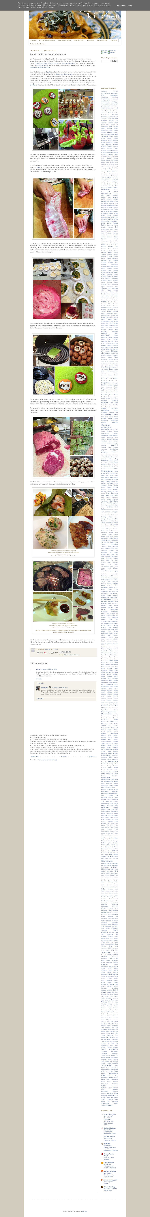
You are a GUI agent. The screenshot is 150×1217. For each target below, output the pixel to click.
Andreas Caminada (112, 144)
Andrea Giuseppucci (107, 142)
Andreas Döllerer (106, 146)
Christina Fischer (112, 268)
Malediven (104, 637)
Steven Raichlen (106, 986)
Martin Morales (113, 680)
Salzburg (103, 891)
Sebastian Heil (112, 916)
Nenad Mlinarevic (106, 769)
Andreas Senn (113, 154)
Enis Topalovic (109, 361)
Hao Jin (110, 464)
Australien (104, 185)
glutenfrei (114, 445)
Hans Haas (110, 457)
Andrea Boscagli (113, 140)
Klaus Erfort (108, 593)
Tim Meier (104, 1023)
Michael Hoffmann (106, 729)
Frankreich (104, 403)
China (103, 245)
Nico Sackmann (110, 771)
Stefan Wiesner (106, 972)
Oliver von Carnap (112, 801)
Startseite (33, 40)
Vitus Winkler (105, 1061)
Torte (111, 1041)
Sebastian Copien (106, 910)
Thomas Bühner (106, 1004)
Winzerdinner (114, 1085)
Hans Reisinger (105, 462)
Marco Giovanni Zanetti (107, 655)
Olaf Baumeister (107, 795)
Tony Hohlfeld (105, 1041)
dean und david (106, 327)
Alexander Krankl (106, 118)
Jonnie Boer (114, 554)
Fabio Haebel (113, 375)
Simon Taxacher (109, 940)
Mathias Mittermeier (106, 690)
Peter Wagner (106, 829)
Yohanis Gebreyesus (111, 1097)
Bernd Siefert (106, 215)
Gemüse (105, 425)
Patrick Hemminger (113, 815)
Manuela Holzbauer (106, 643)
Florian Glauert (110, 389)
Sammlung (110, 891)
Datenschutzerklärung (37, 44)
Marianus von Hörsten (111, 664)
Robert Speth (114, 873)
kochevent (115, 599)
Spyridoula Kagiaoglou (108, 958)
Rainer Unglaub (113, 848)
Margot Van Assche (107, 662)
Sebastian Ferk (106, 914)
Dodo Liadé (104, 343)
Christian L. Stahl (106, 256)
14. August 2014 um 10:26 (48, 669)
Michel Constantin (112, 747)
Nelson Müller (113, 767)
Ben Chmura (111, 201)
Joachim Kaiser (106, 534)
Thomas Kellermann (107, 1012)
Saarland (109, 887)
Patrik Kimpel (105, 817)
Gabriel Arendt (113, 416)
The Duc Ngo (113, 1002)
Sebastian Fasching (112, 912)
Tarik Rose (104, 1000)
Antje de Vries (113, 168)
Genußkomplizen (106, 427)
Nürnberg (110, 789)
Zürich (116, 1103)
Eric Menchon (109, 363)
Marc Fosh (110, 645)
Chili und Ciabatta (110, 1128)
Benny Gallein (109, 209)
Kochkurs (71, 655)
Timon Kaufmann (112, 1025)
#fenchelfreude (105, 93)
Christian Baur (106, 248)
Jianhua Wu (109, 530)
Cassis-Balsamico (41, 65)
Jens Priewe (114, 526)
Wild (108, 1079)
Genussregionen (102, 40)
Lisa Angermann (113, 621)
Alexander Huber (113, 116)
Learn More (121, 5)
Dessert (104, 331)
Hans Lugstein (113, 460)
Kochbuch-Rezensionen (47, 40)
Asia (112, 180)
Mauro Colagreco (110, 702)
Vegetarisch (113, 1049)
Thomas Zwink (114, 1019)
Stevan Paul (114, 984)
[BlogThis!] (63, 652)
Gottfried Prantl (106, 447)
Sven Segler (110, 994)
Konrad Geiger (106, 605)
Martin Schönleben (107, 684)
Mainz (103, 635)
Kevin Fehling (106, 589)
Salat (103, 889)
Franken (104, 401)
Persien (103, 823)
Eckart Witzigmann (106, 349)
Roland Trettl (114, 875)
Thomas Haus (106, 1008)
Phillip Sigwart (113, 837)
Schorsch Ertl (114, 901)
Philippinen (104, 837)
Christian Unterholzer (107, 266)
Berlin (116, 209)
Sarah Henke (109, 893)
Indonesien (109, 503)
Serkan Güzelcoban (112, 928)
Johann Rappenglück (109, 544)
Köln (109, 603)
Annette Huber (109, 166)
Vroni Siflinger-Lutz (112, 1067)
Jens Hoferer (114, 524)
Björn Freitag (110, 221)
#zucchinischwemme (107, 105)
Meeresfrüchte (106, 714)
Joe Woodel (105, 542)
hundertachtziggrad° (110, 1180)
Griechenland (114, 449)
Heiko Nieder (105, 477)
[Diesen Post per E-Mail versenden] (60, 652)
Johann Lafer (114, 542)
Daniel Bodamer (112, 311)
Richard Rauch (109, 869)
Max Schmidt (113, 704)
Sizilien (110, 948)
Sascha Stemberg (107, 897)
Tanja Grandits (106, 998)
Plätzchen (104, 841)
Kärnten (109, 583)
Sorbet (109, 954)
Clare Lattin (106, 290)
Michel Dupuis (105, 749)
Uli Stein (111, 1043)
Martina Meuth (109, 686)
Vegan (103, 1049)
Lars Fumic (112, 613)
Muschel (103, 764)
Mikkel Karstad (113, 753)
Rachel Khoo (105, 844)
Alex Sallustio (114, 110)
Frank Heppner (113, 397)
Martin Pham (104, 682)
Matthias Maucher (106, 698)
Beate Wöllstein (106, 199)
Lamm (103, 613)
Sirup (110, 946)
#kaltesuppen (114, 95)
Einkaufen (90, 40)
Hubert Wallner (106, 499)
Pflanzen (112, 831)
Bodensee (110, 225)
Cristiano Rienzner (112, 305)
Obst (103, 793)
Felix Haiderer (105, 381)
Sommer (105, 952)
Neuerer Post (35, 756)
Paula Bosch (110, 819)
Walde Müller (114, 1069)
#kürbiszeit (104, 97)
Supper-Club (110, 992)
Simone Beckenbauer (107, 944)
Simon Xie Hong (112, 942)
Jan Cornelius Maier (107, 515)
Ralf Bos (115, 850)
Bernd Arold (105, 211)
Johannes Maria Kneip (111, 548)
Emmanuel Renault (107, 359)
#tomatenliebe (105, 103)
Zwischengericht (107, 1105)
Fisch (103, 385)
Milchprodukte (105, 755)
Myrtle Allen (115, 764)
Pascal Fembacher (107, 813)
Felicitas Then (105, 379)
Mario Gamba (106, 668)
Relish (116, 856)
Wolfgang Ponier (106, 1095)
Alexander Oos (113, 120)
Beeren (116, 199)
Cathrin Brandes (106, 237)
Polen (110, 841)
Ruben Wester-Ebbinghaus (109, 883)
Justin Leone (114, 570)
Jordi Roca (104, 556)
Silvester (110, 936)
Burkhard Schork (106, 231)
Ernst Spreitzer (109, 365)
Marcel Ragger (106, 649)
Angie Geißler (110, 162)
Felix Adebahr (114, 379)
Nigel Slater (114, 779)
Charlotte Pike (113, 241)
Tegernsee (114, 1000)
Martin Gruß (104, 680)
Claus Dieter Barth (111, 296)
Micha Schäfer (113, 725)
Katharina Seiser (107, 588)
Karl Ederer (104, 579)
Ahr (117, 108)
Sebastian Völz (109, 926)
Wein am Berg (112, 1075)
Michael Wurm (106, 745)
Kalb (116, 572)
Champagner (104, 241)
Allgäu (116, 128)
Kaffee (103, 572)
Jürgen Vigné (106, 568)
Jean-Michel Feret (112, 521)
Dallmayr (111, 307)
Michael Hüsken (112, 731)
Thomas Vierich (113, 1017)
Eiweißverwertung (106, 355)
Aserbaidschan (105, 180)
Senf (102, 928)
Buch (111, 229)
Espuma (107, 367)
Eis (117, 353)
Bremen (111, 227)
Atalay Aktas (105, 182)
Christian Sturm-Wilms (109, 264)
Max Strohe (104, 706)
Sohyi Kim (114, 950)
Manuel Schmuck (112, 641)
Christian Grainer (113, 250)
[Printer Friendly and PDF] (33, 650)
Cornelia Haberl (106, 303)
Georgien (115, 433)
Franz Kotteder (113, 404)
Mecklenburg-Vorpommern (108, 712)
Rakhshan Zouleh (106, 850)
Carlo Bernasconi (106, 233)
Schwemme (104, 906)
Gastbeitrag (104, 420)
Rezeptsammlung (106, 865)
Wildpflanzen (114, 1079)
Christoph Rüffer (106, 284)
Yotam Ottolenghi (107, 1099)
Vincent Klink (109, 1057)
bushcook (44, 687)
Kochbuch (105, 597)
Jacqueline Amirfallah (111, 511)
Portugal (115, 841)
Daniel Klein (105, 317)
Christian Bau (113, 246)
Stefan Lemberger (106, 962)
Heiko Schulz (114, 477)
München (77, 655)
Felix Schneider (113, 381)
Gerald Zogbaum (113, 435)
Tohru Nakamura (107, 1035)
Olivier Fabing (105, 803)
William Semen (106, 1081)
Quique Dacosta (113, 843)
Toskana (115, 1041)
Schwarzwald (114, 903)
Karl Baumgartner (113, 578)
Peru (108, 823)
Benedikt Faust (113, 203)
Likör (110, 619)
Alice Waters (113, 126)
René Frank (104, 858)
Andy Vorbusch (106, 158)
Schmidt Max (106, 899)
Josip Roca (109, 560)
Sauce (116, 897)
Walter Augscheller (107, 1071)
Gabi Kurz (104, 416)
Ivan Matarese (110, 509)
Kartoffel (115, 584)
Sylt (102, 996)
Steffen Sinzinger (106, 978)
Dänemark (110, 309)
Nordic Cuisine (113, 785)
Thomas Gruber (112, 1006)
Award (111, 185)
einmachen (105, 353)
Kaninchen (104, 576)
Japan (110, 517)
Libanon (103, 619)
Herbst (115, 487)
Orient (103, 805)
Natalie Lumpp (106, 766)
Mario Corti (114, 666)
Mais (109, 635)
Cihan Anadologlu (113, 288)
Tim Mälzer (114, 1021)
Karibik (111, 576)
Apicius (113, 175)
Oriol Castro (110, 805)
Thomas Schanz (112, 1014)
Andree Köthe (114, 156)
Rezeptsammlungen (64, 40)
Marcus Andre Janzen (107, 658)
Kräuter (110, 607)
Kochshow (111, 601)
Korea (116, 605)
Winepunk (115, 1083)
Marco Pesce (113, 657)
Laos (107, 613)
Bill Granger (111, 219)
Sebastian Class (113, 908)
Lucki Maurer (106, 625)
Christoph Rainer (112, 282)
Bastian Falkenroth (112, 195)
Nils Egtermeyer (106, 781)
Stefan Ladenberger (112, 960)
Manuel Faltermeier (106, 639)
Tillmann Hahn (105, 1021)
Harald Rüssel (108, 466)
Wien (103, 1079)
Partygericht (114, 811)
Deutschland (105, 335)
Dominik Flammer (113, 343)
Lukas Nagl (106, 631)
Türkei (103, 1043)
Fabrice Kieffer (105, 377)
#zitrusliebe (114, 103)
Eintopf (113, 353)
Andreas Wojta (105, 156)
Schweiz (115, 905)
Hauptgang (107, 471)
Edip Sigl (115, 349)
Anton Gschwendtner (107, 170)
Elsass (110, 357)
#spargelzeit (114, 101)
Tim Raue (111, 1023)
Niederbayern (105, 777)
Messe (112, 722)
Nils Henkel (114, 781)
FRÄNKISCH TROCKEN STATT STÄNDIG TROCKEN (110, 1166)
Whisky (116, 1077)
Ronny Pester (106, 879)
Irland (116, 507)
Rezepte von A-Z (79, 40)
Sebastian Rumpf (106, 924)
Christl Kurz (108, 272)
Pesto (112, 823)
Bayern (115, 197)
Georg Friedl (114, 429)
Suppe (103, 992)
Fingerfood (105, 383)
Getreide (115, 439)
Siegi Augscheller (107, 934)
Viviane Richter (106, 1063)
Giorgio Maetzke (106, 443)
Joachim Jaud (113, 532)
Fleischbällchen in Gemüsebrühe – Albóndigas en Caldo (109, 1131)
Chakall (116, 239)
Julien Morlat (114, 566)
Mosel (109, 759)
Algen (107, 124)
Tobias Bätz (110, 1029)
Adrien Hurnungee (106, 108)
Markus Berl (104, 672)
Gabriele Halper (106, 418)
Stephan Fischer (112, 982)
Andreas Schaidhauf (107, 152)
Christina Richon (106, 270)
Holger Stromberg (112, 493)
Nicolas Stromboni (109, 775)
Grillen (66, 655)
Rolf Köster (104, 877)
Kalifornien (104, 574)
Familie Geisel (114, 377)
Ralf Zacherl (104, 854)
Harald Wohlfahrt (113, 468)
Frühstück (115, 414)
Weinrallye (104, 1077)
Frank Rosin (114, 398)
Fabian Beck (110, 371)
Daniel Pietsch (113, 317)
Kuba (116, 607)
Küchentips (104, 611)
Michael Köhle (106, 735)
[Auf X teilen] (65, 652)
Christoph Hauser (106, 276)
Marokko (115, 674)
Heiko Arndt (105, 475)
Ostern (116, 805)
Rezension (115, 863)
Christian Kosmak (112, 254)
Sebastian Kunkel (106, 918)
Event (111, 369)
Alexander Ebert (106, 112)
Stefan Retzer (113, 966)
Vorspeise (106, 1065)
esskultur (107, 1143)
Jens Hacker (105, 524)
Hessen (115, 489)
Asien (116, 180)
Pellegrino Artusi (113, 821)
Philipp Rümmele (113, 835)
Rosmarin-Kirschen (68, 63)
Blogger (84, 1211)
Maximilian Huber (113, 708)
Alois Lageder (113, 130)
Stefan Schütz (113, 970)
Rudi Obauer (106, 885)
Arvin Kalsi (115, 177)
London (116, 623)
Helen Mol (114, 481)
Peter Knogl (110, 825)
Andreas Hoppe (112, 148)
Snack (107, 950)
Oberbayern (105, 791)
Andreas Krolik (105, 150)
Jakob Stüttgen (105, 513)
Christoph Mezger (106, 280)
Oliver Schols (110, 799)
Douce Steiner (113, 347)
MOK (110, 757)
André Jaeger (113, 136)
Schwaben (104, 903)
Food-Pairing (105, 395)
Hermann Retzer (106, 489)
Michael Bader (105, 727)
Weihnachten (113, 1073)
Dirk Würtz (114, 341)
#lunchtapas (105, 99)
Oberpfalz (115, 791)
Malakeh (115, 635)
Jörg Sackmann (113, 556)
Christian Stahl (113, 262)
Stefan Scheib (106, 968)
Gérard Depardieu (107, 437)
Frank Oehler (105, 398)
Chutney (104, 288)
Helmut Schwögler (107, 483)
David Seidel (104, 325)
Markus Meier (113, 672)
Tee (109, 1000)
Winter (103, 1086)
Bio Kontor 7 (34, 85)
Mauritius (109, 700)
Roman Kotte (114, 877)
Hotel (111, 495)
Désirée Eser (113, 329)
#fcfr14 (116, 91)
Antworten (39, 679)
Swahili (116, 994)
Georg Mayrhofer (106, 431)
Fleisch (115, 385)
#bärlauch (104, 91)
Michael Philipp (113, 737)
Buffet (116, 229)
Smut (102, 950)
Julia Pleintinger (113, 562)
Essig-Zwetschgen (41, 63)
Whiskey (110, 1077)
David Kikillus (114, 323)
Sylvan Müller (109, 996)
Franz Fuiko (114, 402)
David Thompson (113, 325)
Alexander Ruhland (107, 122)
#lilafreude (115, 97)
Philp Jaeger (105, 839)
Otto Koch (114, 809)
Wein (103, 1076)
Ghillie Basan (113, 441)
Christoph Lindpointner (111, 278)
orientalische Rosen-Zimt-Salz (40, 68)
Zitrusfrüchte (105, 1103)
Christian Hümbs (106, 252)
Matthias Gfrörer (112, 696)
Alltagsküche (104, 130)
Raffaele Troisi (109, 846)
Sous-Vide (115, 954)
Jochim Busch (105, 540)
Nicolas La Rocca (112, 773)
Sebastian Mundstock (111, 920)
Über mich (114, 40)
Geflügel (115, 422)
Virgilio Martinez (113, 1059)
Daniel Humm (114, 315)
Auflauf (116, 184)
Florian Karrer (109, 391)
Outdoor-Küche (105, 811)
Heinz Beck (104, 479)
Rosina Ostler (113, 881)
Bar (109, 192)
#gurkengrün (114, 93)
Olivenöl (111, 797)
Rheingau (115, 865)
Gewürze (104, 441)
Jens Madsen (105, 526)
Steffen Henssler (112, 974)
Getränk (109, 439)
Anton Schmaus (112, 172)
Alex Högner (105, 110)
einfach (107, 351)
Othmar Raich (105, 809)
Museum (109, 764)
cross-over (104, 308)
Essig (112, 367)
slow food (115, 948)
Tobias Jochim (110, 1031)
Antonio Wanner (105, 175)
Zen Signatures (112, 1101)
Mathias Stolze (112, 692)
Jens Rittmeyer (106, 528)
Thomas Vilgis (105, 1019)
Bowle (116, 225)
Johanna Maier (106, 546)
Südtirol (115, 990)
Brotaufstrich (105, 229)
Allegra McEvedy (106, 128)
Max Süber (112, 706)
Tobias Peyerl (110, 1033)
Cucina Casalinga (110, 1187)
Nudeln (103, 789)
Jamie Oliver (114, 513)
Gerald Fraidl (104, 435)
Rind (116, 871)
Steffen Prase (114, 976)
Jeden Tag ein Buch (107, 522)
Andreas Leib (114, 150)
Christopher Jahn (112, 286)
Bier (106, 219)
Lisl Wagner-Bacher (107, 623)
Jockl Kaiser (114, 540)
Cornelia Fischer (113, 301)
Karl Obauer (111, 579)
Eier (102, 351)
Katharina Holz (112, 585)
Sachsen (115, 887)
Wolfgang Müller (112, 1093)
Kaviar (116, 587)
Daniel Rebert (106, 319)
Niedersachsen (105, 779)
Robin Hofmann (105, 875)
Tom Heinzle (110, 1037)
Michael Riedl (106, 739)
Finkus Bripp (114, 383)
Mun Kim (104, 762)
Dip (109, 341)
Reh (110, 854)
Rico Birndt (110, 871)
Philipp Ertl (109, 833)
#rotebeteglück (105, 101)
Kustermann (114, 611)
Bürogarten (115, 231)
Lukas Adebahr (105, 629)
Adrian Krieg (114, 107)
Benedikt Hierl (105, 205)
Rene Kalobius (113, 858)
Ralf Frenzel (105, 852)
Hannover (111, 455)
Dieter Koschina (113, 337)
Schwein (104, 905)
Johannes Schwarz (107, 550)
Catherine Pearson (112, 235)
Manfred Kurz (113, 637)
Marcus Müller (113, 660)
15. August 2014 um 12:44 (59, 687)
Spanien (104, 957)
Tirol (113, 1027)
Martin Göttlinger (113, 678)
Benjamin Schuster (106, 207)
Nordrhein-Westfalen (108, 787)
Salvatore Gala (113, 889)
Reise (112, 856)
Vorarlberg (115, 1063)
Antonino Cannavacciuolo (109, 174)
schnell (116, 899)
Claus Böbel (110, 294)
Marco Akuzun (114, 653)
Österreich (105, 807)
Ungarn (103, 1047)
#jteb (103, 95)
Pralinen (103, 843)
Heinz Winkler (105, 481)
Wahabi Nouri (105, 1069)
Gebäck (103, 422)
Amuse (109, 132)
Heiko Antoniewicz (112, 473)
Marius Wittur (113, 670)
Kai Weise (110, 572)
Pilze (116, 839)
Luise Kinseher (113, 627)
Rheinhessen (105, 867)
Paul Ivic (104, 819)
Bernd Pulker (113, 213)
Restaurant (106, 861)
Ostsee (116, 807)
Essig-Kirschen (53, 63)
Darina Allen (105, 323)
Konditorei (115, 603)
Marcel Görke (113, 647)
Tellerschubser (109, 1162)
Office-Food (112, 793)
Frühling (108, 414)
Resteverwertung (106, 863)
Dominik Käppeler (106, 345)
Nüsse (116, 789)
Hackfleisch (114, 451)
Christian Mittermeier (112, 258)
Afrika (113, 108)
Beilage (103, 201)
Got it (130, 5)
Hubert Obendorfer (112, 497)
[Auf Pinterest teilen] (69, 652)
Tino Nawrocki (105, 1027)
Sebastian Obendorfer (109, 922)
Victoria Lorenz (105, 1055)
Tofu (116, 1033)
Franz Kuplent (105, 406)
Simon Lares (109, 938)
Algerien (113, 124)
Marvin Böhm (113, 688)
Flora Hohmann (106, 387)
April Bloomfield (106, 177)
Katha (38, 669)
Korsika (103, 607)
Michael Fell (114, 727)
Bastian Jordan (106, 197)
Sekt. (116, 926)
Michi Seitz (112, 749)
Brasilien (103, 227)
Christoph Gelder (112, 274)
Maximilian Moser (109, 710)
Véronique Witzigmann (109, 1053)
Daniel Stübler (114, 321)
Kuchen (103, 609)
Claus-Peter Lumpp (106, 298)
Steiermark (109, 980)
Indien (103, 503)
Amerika (103, 132)
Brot (116, 227)
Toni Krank (107, 1039)
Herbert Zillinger (106, 487)
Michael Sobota (113, 743)
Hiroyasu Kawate (106, 491)
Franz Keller (104, 404)
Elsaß (116, 357)
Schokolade (104, 901)
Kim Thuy (112, 591)
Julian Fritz (106, 564)
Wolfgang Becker (106, 1087)
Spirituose (115, 956)
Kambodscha (114, 574)
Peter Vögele (114, 827)
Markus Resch (106, 674)
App (117, 175)
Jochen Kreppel (113, 538)
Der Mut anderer (109, 1137)
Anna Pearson (110, 164)
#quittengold (114, 99)
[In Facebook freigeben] (67, 652)
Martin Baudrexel (106, 676)
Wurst (113, 1095)
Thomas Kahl (114, 1010)
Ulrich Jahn (114, 1045)
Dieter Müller (105, 339)
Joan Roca (109, 536)
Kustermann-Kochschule (64, 74)
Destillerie (115, 331)
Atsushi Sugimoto (106, 184)
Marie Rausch (105, 666)
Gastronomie (114, 420)
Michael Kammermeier (109, 733)
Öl (117, 793)
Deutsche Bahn (109, 333)
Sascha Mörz (113, 895)
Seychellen (104, 930)
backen (110, 188)
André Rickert (106, 138)
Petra (38, 167)
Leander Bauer (110, 615)
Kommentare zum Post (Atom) (47, 760)
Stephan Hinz (105, 984)
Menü (116, 720)
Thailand (104, 1002)
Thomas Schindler (106, 1015)
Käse (103, 586)
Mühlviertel (115, 759)
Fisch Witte (109, 385)
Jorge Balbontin (106, 558)
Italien (103, 509)
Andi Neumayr (110, 134)
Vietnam (113, 1055)
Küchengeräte (114, 609)
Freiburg (111, 412)
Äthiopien (115, 182)
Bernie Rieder (110, 217)
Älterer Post (92, 756)
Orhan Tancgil (114, 803)
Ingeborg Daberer (110, 505)
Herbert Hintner (113, 485)
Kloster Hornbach (112, 595)
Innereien (110, 507)
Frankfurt (115, 401)
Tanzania (115, 998)
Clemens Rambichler (112, 300)
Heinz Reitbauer (113, 479)
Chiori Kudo (110, 244)
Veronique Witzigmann (109, 1051)
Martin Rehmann (113, 682)
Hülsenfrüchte (113, 501)
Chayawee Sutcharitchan (109, 243)
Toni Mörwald (114, 1039)
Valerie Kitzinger (112, 1047)
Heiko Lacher (114, 475)
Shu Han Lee (113, 932)
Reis (108, 856)
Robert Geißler (105, 873)
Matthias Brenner (106, 694)
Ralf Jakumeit (114, 852)
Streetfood (115, 988)
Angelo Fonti (109, 160)
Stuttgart (103, 990)
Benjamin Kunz (113, 205)
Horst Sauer (105, 495)
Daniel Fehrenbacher (107, 313)
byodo (48, 72)
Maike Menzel (113, 633)
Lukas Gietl (114, 629)
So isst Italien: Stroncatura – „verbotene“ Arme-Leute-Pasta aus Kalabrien (109, 1121)
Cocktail (104, 302)
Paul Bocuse (114, 817)
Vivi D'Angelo (114, 1061)
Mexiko (111, 723)
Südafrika (109, 990)
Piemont (111, 839)
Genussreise (105, 429)
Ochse (107, 793)
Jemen (116, 522)
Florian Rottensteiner (112, 393)
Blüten (109, 223)
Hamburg (104, 453)
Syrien (116, 996)
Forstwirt (111, 395)
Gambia (116, 418)
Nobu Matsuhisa (106, 783)
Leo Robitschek (113, 617)
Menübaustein (105, 721)
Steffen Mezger (105, 976)
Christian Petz (106, 260)
